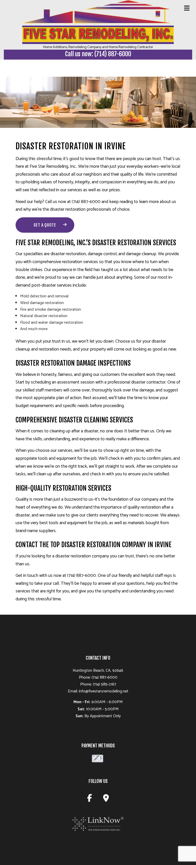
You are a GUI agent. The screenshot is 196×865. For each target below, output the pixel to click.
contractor (156, 382)
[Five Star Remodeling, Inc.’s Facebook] (89, 799)
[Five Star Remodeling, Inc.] (98, 22)
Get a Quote (45, 225)
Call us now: (98, 54)
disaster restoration (67, 209)
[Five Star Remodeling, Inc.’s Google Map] (106, 799)
